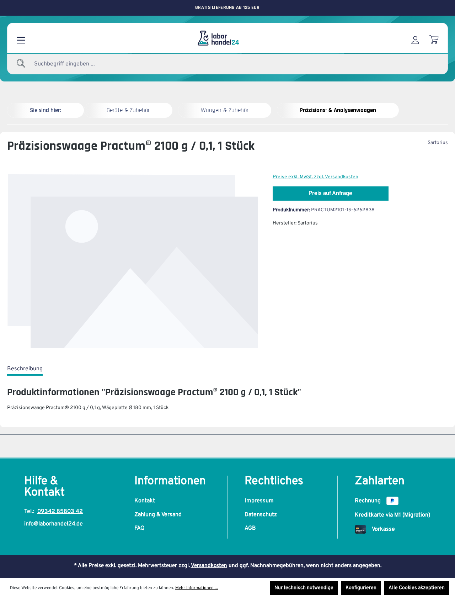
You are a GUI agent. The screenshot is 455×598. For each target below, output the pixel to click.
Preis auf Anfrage (330, 193)
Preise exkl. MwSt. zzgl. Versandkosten (315, 177)
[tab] (25, 369)
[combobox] (82, 64)
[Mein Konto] (415, 38)
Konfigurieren (361, 588)
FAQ (139, 528)
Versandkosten (209, 565)
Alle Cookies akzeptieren (417, 588)
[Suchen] (21, 64)
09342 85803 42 (60, 511)
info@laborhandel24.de (53, 524)
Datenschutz (261, 514)
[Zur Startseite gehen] (218, 38)
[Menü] (21, 38)
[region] (133, 261)
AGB (250, 528)
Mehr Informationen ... (196, 588)
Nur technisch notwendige (303, 588)
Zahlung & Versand (158, 514)
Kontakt (144, 500)
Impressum (259, 500)
